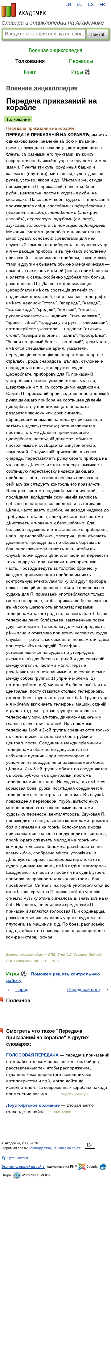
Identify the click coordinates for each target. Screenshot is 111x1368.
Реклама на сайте (67, 1148)
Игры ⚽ (81, 72)
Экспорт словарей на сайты (23, 1166)
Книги (30, 72)
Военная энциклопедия (55, 50)
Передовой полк (83, 989)
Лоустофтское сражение (33, 1105)
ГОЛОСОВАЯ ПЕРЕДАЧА (32, 1054)
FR (102, 4)
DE (79, 4)
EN (68, 4)
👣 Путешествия (15, 1158)
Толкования (30, 61)
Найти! (97, 34)
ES (91, 4)
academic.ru (24, 10)
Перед (21, 989)
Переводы (81, 61)
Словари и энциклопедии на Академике (53, 23)
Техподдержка (40, 1148)
